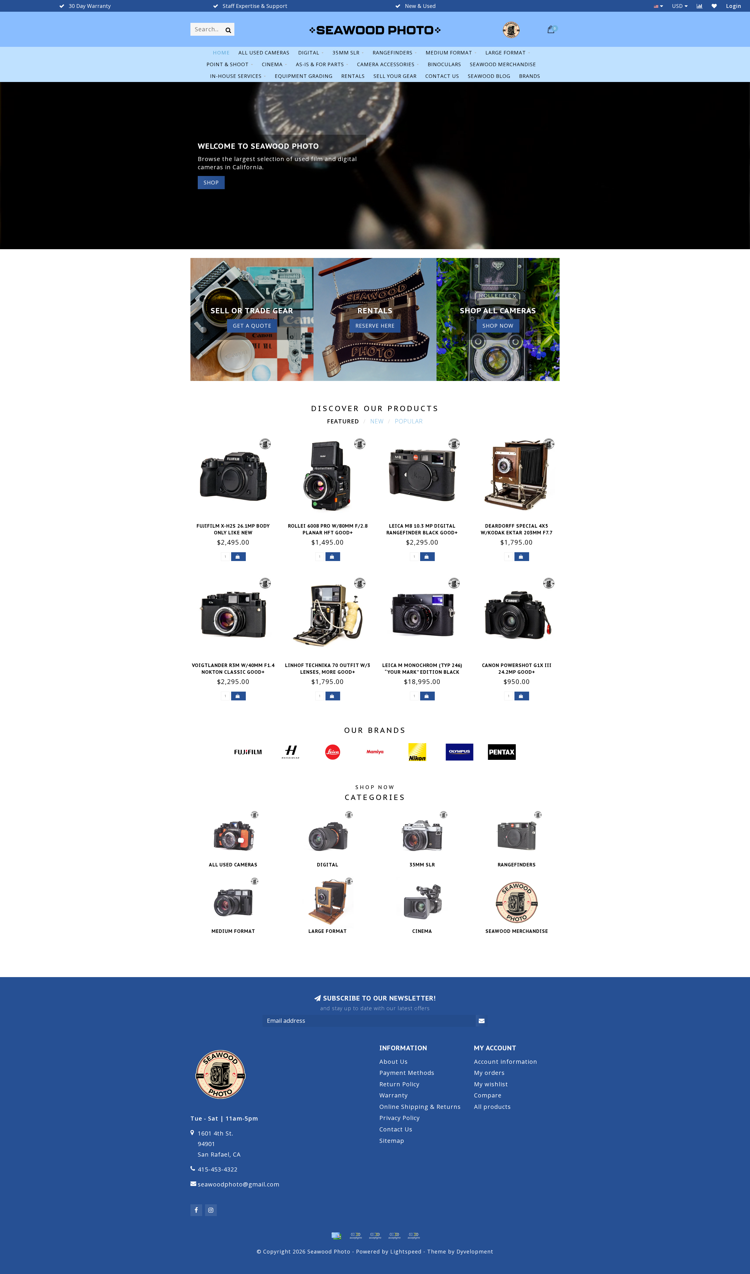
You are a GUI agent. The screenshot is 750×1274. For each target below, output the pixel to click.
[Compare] (700, 5)
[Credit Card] (336, 1236)
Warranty (393, 1095)
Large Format (505, 52)
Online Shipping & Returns (420, 1107)
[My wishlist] (714, 5)
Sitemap (391, 1141)
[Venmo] (413, 1236)
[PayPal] (375, 1236)
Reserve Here (375, 325)
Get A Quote (252, 325)
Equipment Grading (304, 76)
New (377, 421)
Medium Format (449, 52)
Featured (343, 421)
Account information (505, 1062)
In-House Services (236, 76)
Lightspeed (406, 1251)
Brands (529, 76)
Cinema (272, 64)
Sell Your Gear (395, 76)
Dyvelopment (474, 1251)
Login (733, 5)
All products (492, 1107)
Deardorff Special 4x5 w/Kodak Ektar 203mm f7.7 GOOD (517, 532)
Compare (488, 1095)
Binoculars (444, 64)
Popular (409, 421)
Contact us (442, 76)
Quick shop (237, 524)
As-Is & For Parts (320, 64)
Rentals (353, 76)
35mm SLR (346, 52)
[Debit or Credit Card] (355, 1236)
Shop (211, 182)
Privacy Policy (399, 1118)
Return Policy (399, 1084)
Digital (308, 52)
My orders (489, 1073)
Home (221, 52)
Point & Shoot (228, 64)
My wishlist (491, 1084)
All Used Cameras (263, 52)
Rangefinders (392, 52)
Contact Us (395, 1129)
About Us (393, 1062)
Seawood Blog (489, 76)
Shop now (498, 325)
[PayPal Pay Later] (394, 1236)
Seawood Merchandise (503, 64)
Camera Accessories (386, 64)
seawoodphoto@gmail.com (238, 1184)
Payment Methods (406, 1073)
